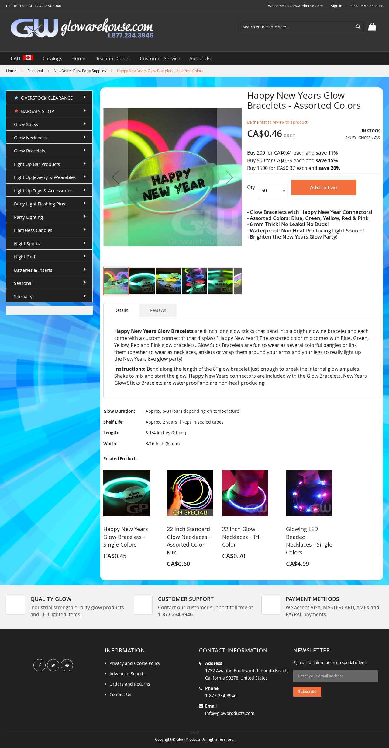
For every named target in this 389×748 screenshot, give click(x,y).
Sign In (336, 5)
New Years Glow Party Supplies (80, 70)
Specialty (23, 296)
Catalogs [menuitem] (52, 58)
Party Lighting (28, 217)
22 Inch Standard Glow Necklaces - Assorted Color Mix (189, 540)
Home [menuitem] (78, 58)
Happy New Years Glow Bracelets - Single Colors (125, 536)
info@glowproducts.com (229, 713)
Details (121, 310)
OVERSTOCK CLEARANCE (46, 98)
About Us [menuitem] (200, 58)
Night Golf (24, 256)
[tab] (121, 310)
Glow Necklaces (30, 138)
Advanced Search (127, 673)
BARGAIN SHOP (36, 111)
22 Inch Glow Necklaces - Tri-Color (241, 536)
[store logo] (82, 28)
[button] (115, 177)
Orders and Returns (129, 684)
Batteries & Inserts (33, 270)
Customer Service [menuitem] (160, 58)
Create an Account (367, 5)
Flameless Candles (33, 230)
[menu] (194, 58)
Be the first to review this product (277, 122)
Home (11, 70)
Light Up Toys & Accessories (43, 190)
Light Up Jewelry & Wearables (45, 177)
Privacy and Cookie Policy (134, 663)
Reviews (158, 310)
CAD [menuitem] (17, 58)
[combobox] (302, 27)
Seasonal (35, 70)
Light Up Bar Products (37, 164)
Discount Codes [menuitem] (113, 58)
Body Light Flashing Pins (39, 204)
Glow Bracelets (29, 151)
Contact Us (120, 694)
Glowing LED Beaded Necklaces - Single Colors (309, 540)
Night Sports (27, 243)
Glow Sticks (26, 124)
